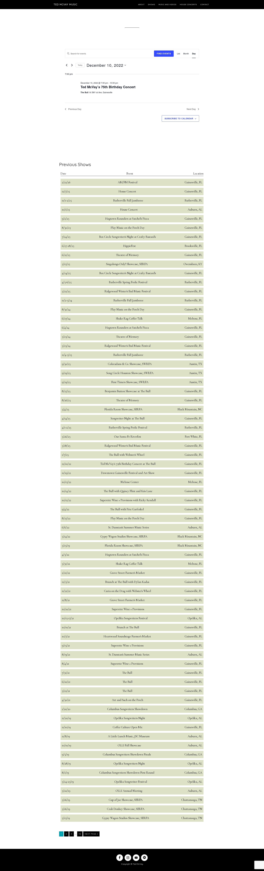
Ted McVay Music (65, 4)
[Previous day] (66, 65)
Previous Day (74, 109)
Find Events (164, 53)
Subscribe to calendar (179, 118)
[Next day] (72, 65)
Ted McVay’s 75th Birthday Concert (108, 86)
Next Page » (91, 834)
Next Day (191, 109)
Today (80, 65)
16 (80, 833)
